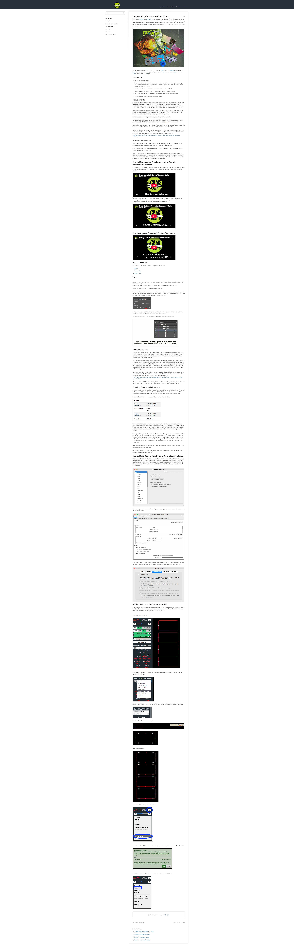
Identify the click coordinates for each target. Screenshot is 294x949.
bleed (167, 122)
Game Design (171, 7)
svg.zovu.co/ (160, 609)
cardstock (148, 19)
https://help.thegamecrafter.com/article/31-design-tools (146, 377)
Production (108, 31)
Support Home (162, 7)
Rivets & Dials (138, 273)
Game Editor (108, 29)
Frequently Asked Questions (112, 23)
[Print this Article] (184, 16)
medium (172, 70)
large (134, 72)
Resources (178, 7)
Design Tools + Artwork (111, 34)
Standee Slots (138, 271)
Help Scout (186, 945)
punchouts (141, 19)
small (162, 70)
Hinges (136, 268)
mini (164, 72)
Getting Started (109, 21)
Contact (185, 7)
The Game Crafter (174, 945)
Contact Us (142, 922)
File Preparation (110, 26)
